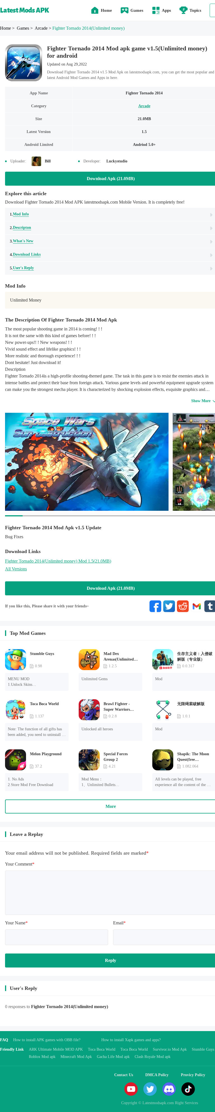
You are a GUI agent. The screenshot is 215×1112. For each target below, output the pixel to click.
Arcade (144, 106)
